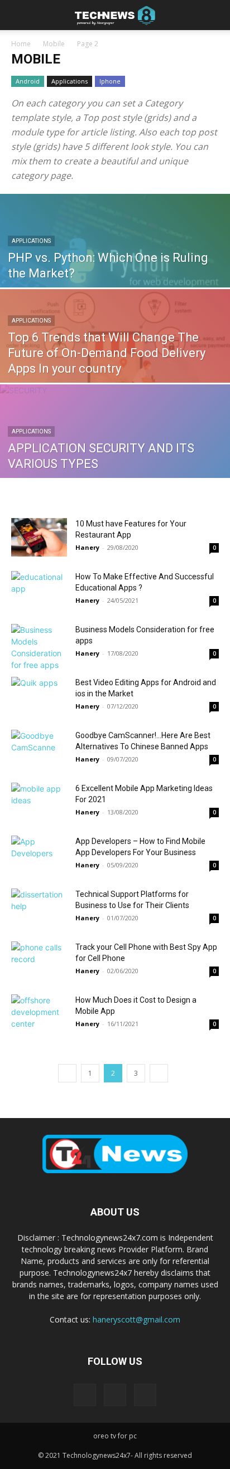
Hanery (87, 547)
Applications (69, 81)
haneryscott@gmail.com (136, 1319)
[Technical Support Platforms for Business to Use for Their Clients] (39, 908)
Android (28, 81)
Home (21, 43)
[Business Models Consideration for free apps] (39, 647)
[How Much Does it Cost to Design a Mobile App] (39, 1013)
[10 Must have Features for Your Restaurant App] (39, 537)
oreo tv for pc (115, 1436)
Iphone (110, 81)
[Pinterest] (115, 1395)
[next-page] (159, 1073)
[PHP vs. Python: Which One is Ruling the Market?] (115, 265)
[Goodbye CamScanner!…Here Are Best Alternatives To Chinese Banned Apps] (39, 749)
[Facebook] (85, 1395)
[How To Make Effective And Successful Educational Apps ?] (39, 590)
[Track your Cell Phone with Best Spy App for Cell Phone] (39, 960)
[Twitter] (145, 1395)
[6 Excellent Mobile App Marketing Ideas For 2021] (39, 802)
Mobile (54, 43)
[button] (19, 15)
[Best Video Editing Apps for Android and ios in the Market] (39, 696)
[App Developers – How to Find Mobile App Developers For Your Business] (39, 855)
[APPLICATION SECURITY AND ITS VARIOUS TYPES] (115, 455)
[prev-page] (67, 1073)
